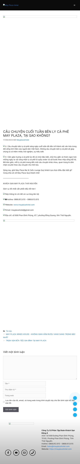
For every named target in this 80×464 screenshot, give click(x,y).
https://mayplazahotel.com (60, 449)
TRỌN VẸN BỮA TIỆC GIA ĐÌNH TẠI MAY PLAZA (26, 341)
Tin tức (9, 331)
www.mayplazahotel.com (24, 205)
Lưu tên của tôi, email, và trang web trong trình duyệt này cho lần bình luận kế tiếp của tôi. (40, 401)
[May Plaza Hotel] (10, 5)
